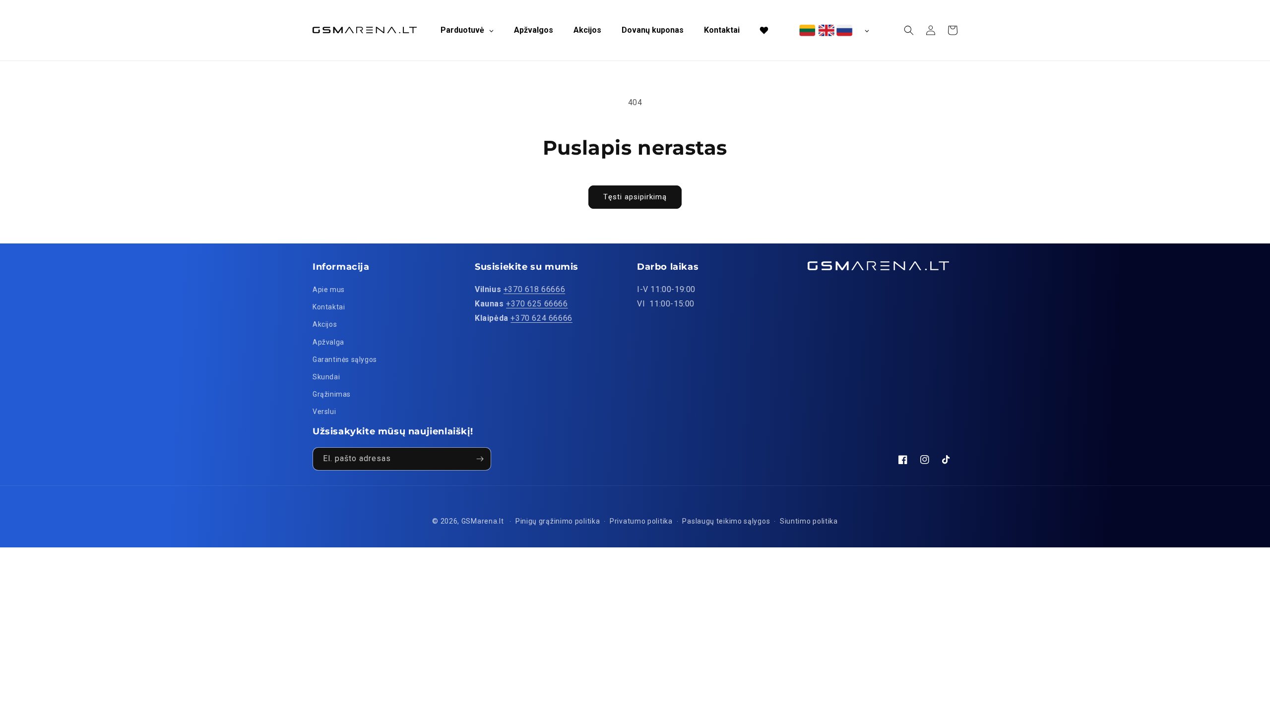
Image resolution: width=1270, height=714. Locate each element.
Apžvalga (328, 342)
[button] (909, 30)
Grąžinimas (332, 394)
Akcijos (325, 324)
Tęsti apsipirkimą (635, 196)
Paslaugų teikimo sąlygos (726, 521)
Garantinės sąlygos (345, 359)
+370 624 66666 (541, 318)
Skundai (326, 377)
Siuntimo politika (809, 521)
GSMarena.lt (482, 521)
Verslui (324, 412)
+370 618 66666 (534, 289)
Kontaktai (329, 307)
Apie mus (329, 290)
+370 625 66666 (537, 303)
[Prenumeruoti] (480, 459)
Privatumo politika (641, 521)
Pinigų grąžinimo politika (557, 521)
